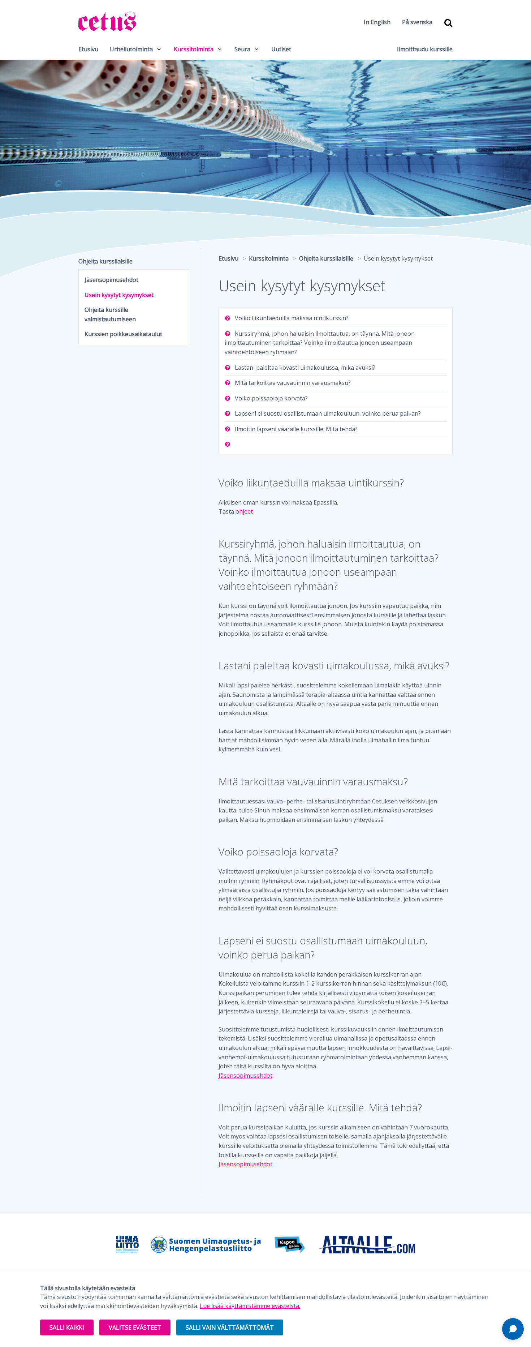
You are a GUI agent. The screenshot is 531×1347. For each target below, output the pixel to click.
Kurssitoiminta (193, 49)
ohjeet (244, 511)
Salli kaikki (66, 1327)
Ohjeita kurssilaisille (105, 261)
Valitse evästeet (135, 1327)
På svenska (417, 22)
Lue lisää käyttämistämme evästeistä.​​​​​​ (250, 1306)
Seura (242, 49)
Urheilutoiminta (131, 49)
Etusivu (88, 49)
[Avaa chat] (513, 1329)
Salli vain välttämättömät (230, 1327)
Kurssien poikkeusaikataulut (123, 334)
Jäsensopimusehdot (245, 1076)
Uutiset (281, 49)
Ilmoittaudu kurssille (425, 49)
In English (377, 22)
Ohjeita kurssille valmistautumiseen (110, 314)
